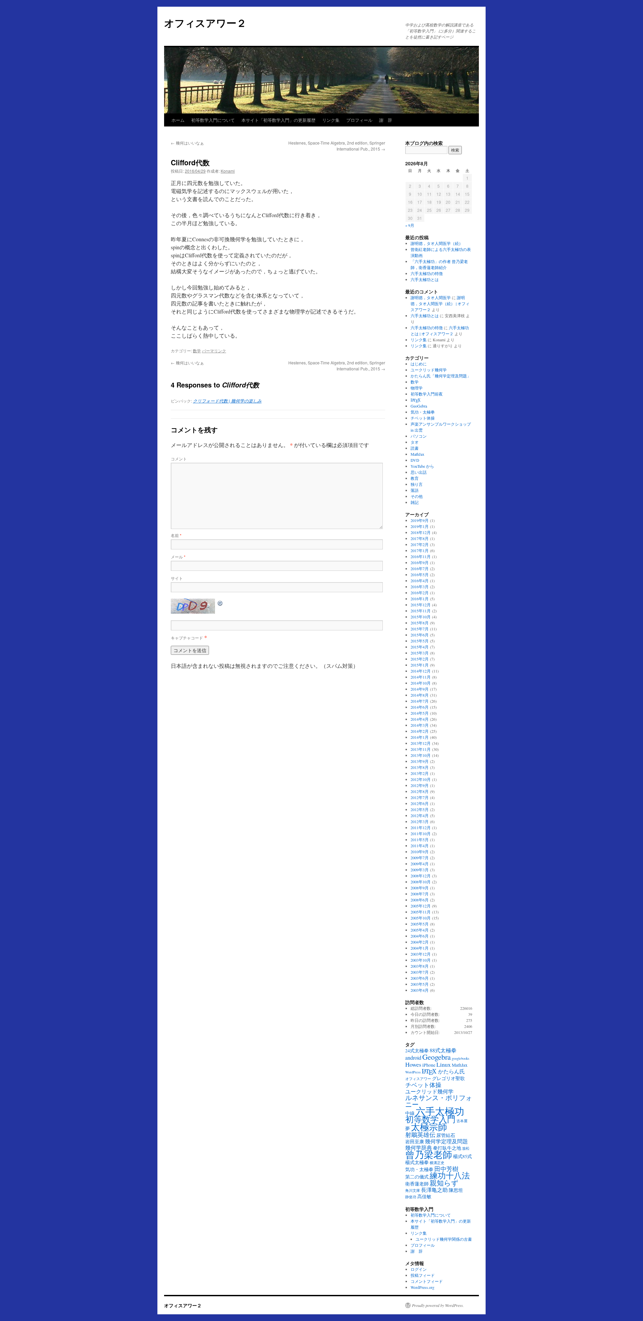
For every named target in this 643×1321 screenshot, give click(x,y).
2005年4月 (420, 930)
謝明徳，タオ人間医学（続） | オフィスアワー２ (440, 303)
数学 (197, 350)
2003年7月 (420, 972)
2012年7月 (420, 797)
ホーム (178, 120)
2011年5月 (420, 839)
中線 (410, 1113)
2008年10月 (421, 881)
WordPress (413, 1072)
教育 (415, 478)
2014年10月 (421, 683)
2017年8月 (420, 538)
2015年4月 (420, 646)
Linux (443, 1064)
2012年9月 (420, 785)
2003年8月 (420, 966)
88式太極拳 (443, 1050)
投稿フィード (423, 1275)
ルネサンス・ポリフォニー (438, 1101)
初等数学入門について (213, 120)
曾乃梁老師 (428, 1154)
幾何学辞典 (418, 1147)
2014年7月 (420, 701)
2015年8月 (420, 622)
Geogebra (436, 1057)
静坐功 (410, 1197)
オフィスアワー (418, 1078)
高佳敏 (424, 1197)
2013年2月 (420, 773)
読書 (415, 448)
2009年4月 (420, 863)
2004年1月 (420, 948)
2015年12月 (421, 604)
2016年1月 (420, 598)
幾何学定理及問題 (446, 1141)
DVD (415, 460)
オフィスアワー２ (205, 22)
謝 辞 (385, 120)
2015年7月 (420, 628)
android (413, 1057)
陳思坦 (456, 1190)
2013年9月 (420, 761)
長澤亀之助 (434, 1190)
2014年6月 (420, 707)
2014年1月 (420, 737)
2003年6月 (420, 978)
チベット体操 (423, 418)
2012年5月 (420, 809)
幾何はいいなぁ (187, 143)
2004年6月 (420, 936)
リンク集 (331, 120)
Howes (413, 1064)
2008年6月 (420, 899)
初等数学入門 (430, 1119)
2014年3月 (420, 725)
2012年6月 (420, 803)
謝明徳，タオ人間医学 (431, 297)
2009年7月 (420, 857)
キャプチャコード (187, 637)
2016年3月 (420, 586)
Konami (228, 171)
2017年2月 (420, 544)
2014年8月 (420, 695)
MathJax (417, 454)
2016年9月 (420, 562)
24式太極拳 (417, 1051)
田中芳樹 (446, 1169)
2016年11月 (421, 556)
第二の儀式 (417, 1177)
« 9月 (409, 225)
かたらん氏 (451, 1071)
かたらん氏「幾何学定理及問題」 (441, 375)
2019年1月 (420, 526)
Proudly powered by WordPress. (438, 1305)
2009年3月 (420, 869)
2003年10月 (421, 960)
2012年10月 (421, 779)
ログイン (419, 1269)
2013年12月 (421, 743)
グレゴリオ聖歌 (448, 1078)
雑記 (415, 502)
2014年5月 (420, 713)
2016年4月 (420, 580)
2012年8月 (420, 791)
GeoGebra (419, 406)
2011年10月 (421, 833)
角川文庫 (412, 1190)
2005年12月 (421, 905)
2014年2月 (420, 731)
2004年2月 (420, 942)
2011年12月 (421, 827)
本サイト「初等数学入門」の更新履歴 (278, 120)
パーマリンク (214, 350)
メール (178, 556)
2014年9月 (420, 689)
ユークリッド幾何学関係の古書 (444, 1239)
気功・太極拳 (423, 412)
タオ (415, 442)
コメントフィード (427, 1281)
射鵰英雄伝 (420, 1135)
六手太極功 (440, 1111)
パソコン (419, 436)
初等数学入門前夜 (427, 394)
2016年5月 (420, 574)
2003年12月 (421, 954)
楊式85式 (462, 1156)
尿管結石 (445, 1135)
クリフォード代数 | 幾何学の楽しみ (227, 401)
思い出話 (419, 472)
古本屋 (462, 1121)
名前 (176, 535)
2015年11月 (421, 610)
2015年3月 (420, 652)
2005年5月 (420, 924)
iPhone (428, 1065)
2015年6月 (420, 634)
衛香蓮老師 (417, 1184)
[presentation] (416, 400)
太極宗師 (429, 1127)
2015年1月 (420, 665)
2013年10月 (421, 755)
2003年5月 (420, 984)
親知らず (444, 1182)
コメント (179, 458)
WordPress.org (422, 1287)
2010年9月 (420, 851)
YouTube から (422, 466)
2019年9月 (420, 520)
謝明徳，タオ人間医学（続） (437, 243)
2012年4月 (420, 815)
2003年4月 (420, 990)
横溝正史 (437, 1162)
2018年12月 (421, 532)
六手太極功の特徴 (427, 273)
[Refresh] (220, 602)
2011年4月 (420, 845)
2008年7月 (420, 893)
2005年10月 (421, 917)
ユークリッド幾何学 (429, 369)
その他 (417, 496)
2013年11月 (421, 749)
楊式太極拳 (417, 1162)
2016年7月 (420, 568)
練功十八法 (450, 1175)
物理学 (417, 387)
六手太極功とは (425, 279)
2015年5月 (420, 640)
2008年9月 (420, 887)
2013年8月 (420, 767)
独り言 (417, 484)
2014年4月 (420, 719)
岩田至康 (414, 1142)
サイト (177, 578)
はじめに (419, 363)
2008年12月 (421, 875)
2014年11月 (421, 677)
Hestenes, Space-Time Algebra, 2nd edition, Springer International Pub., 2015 (336, 146)
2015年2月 (420, 659)
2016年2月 (420, 592)
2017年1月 (420, 550)
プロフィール (359, 120)
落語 (415, 490)
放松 (466, 1148)
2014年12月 (421, 671)
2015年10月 (421, 616)
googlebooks (460, 1058)
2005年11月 (421, 911)
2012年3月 (420, 821)
